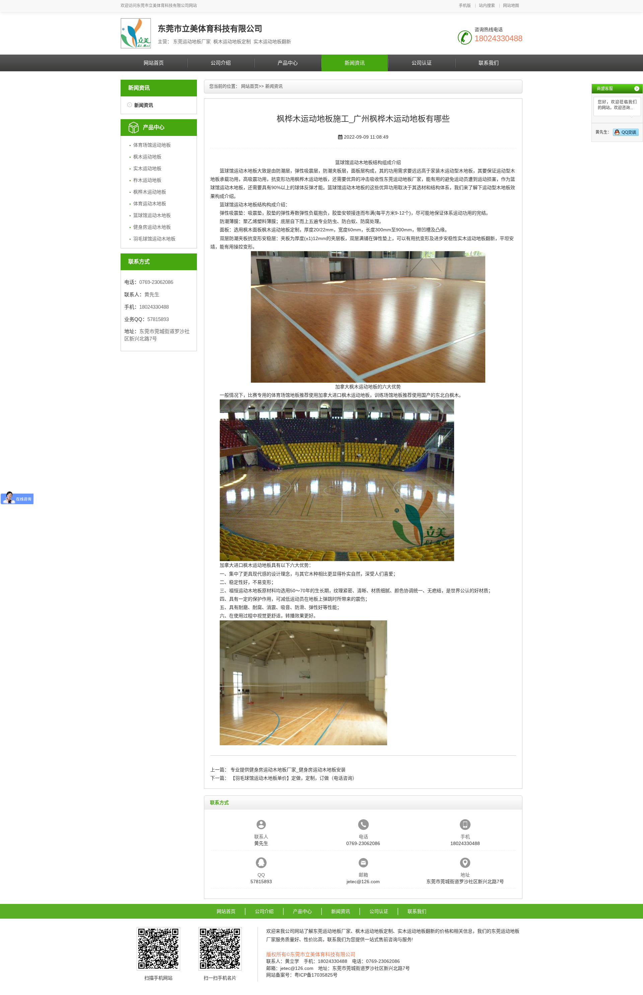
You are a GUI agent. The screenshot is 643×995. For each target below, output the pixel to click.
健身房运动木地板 (152, 227)
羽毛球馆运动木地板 (154, 238)
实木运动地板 (147, 168)
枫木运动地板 (147, 156)
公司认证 (422, 63)
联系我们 (489, 63)
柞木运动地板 (147, 180)
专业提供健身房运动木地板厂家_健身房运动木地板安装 (288, 769)
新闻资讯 (355, 63)
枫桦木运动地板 (149, 192)
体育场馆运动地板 (152, 145)
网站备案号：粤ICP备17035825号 (302, 975)
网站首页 (154, 63)
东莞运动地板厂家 (402, 179)
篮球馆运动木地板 (152, 215)
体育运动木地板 (149, 203)
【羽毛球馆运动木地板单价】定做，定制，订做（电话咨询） (293, 778)
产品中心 (288, 63)
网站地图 (511, 6)
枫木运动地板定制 (280, 229)
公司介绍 (221, 63)
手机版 (465, 6)
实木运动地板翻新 (476, 238)
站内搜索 (487, 6)
